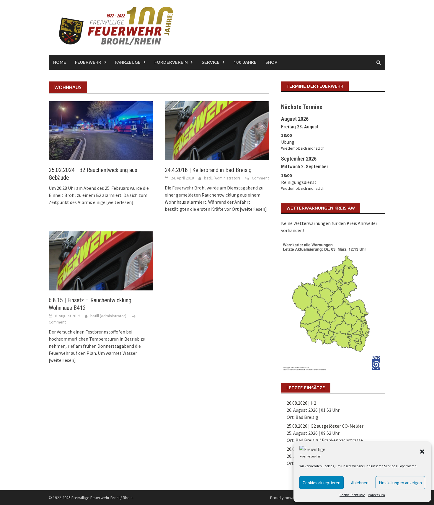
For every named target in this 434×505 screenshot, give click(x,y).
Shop (271, 62)
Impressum (376, 495)
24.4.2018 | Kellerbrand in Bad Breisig (208, 170)
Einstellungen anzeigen (400, 483)
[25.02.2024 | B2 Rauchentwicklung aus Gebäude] (101, 130)
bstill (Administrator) (222, 178)
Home (59, 62)
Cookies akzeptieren (321, 483)
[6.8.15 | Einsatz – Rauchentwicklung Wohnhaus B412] (101, 260)
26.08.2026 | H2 (301, 403)
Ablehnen (359, 483)
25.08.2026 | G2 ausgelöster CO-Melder (325, 426)
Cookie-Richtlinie (352, 495)
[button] (422, 452)
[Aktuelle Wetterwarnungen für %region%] (333, 305)
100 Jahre (245, 62)
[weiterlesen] (119, 202)
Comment (260, 178)
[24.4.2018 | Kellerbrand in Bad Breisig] (217, 130)
